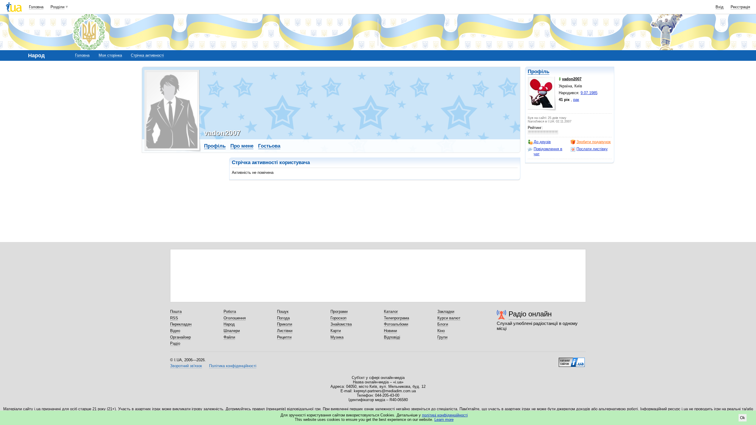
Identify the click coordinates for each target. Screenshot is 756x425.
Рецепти (284, 337)
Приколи (284, 324)
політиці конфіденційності (445, 415)
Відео (175, 330)
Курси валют (448, 318)
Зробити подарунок (593, 142)
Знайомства (341, 324)
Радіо (175, 343)
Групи (442, 337)
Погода (283, 318)
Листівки (284, 330)
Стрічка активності (147, 55)
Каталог (391, 311)
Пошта (176, 311)
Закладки (445, 311)
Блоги (442, 324)
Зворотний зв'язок (186, 366)
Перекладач (181, 324)
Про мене (241, 146)
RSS (174, 318)
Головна (36, 7)
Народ (229, 324)
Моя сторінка (110, 55)
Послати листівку (592, 149)
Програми (339, 311)
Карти (335, 330)
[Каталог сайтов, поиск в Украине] (572, 360)
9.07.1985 (589, 93)
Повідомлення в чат (548, 151)
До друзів (542, 142)
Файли (229, 337)
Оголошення (235, 318)
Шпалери (232, 330)
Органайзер (180, 337)
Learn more (444, 419)
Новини (390, 330)
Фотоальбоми (396, 324)
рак (576, 99)
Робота (230, 311)
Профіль (538, 71)
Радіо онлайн (530, 314)
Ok (742, 418)
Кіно (441, 330)
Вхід (720, 7)
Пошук (283, 311)
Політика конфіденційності (232, 366)
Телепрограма (396, 318)
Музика (336, 337)
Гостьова (269, 146)
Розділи (57, 7)
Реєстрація (740, 7)
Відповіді (392, 337)
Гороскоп (338, 318)
